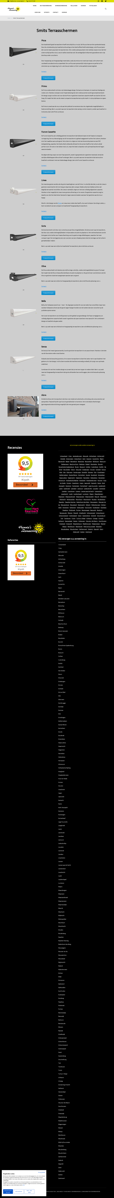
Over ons (38, 12)
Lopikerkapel (78, 494)
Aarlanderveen (77, 456)
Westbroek (79, 526)
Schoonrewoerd (63, 516)
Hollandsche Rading (72, 480)
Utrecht (101, 518)
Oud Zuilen (88, 507)
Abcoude (85, 456)
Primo (60, 203)
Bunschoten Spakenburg (66, 467)
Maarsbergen (99, 494)
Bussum (82, 467)
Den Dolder (66, 469)
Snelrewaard (73, 516)
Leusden (95, 488)
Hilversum (62, 480)
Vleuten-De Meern (64, 1103)
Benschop (81, 461)
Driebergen (85, 469)
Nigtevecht (81, 505)
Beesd (67, 461)
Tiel (62, 518)
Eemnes (90, 472)
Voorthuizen (102, 521)
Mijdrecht (63, 499)
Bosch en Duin (74, 464)
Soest (80, 516)
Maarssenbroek (70, 497)
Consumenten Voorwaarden (91, 1191)
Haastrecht (71, 478)
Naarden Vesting (70, 502)
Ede (64, 472)
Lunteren (86, 494)
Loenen (78, 491)
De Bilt (101, 467)
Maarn (92, 494)
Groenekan (101, 475)
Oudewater (96, 507)
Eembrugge (77, 472)
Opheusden (80, 507)
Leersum (80, 488)
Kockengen (75, 486)
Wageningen (96, 524)
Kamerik (94, 483)
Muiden (94, 499)
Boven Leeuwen (63, 631)
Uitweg (95, 518)
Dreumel (78, 469)
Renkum (99, 510)
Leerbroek (67, 488)
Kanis (99, 483)
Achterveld (100, 456)
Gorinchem (81, 475)
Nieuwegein (94, 502)
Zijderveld (76, 532)
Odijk (60, 507)
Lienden (64, 491)
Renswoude (63, 513)
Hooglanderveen (91, 480)
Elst (95, 472)
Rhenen (70, 513)
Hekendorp (93, 478)
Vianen (75, 521)
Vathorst (61, 521)
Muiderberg (101, 499)
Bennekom (73, 461)
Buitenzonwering (46, 5)
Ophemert (73, 507)
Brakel (88, 464)
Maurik (97, 497)
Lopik (71, 494)
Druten (92, 469)
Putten (78, 510)
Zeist (101, 529)
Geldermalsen (63, 475)
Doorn (73, 469)
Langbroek (102, 486)
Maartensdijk (89, 497)
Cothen (88, 467)
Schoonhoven (100, 513)
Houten (100, 480)
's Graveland (63, 456)
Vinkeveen (81, 521)
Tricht (73, 518)
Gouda (88, 475)
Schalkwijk (82, 513)
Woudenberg (65, 529)
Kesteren (68, 486)
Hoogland (82, 480)
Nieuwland (73, 505)
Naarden (61, 502)
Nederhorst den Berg (83, 502)
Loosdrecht (64, 494)
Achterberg (92, 456)
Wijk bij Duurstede (89, 526)
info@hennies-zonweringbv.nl (16, 1)
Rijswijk (75, 513)
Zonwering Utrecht (64, 1085)
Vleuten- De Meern (92, 521)
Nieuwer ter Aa (62, 951)
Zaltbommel (83, 529)
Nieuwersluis (65, 505)
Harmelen (86, 478)
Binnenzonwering (61, 5)
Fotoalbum (93, 5)
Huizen (69, 483)
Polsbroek (72, 510)
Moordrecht (87, 499)
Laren (61, 488)
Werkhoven (71, 526)
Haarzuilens (63, 478)
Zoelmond (89, 532)
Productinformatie (48, 78)
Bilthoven (96, 461)
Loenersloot (98, 491)
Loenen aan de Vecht (87, 491)
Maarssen (61, 497)
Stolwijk (93, 516)
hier (24, 1185)
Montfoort (79, 499)
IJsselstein (75, 483)
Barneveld (61, 461)
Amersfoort (77, 459)
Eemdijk (84, 472)
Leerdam (73, 488)
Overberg (103, 507)
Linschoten (71, 491)
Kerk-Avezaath (63, 807)
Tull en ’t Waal (62, 1074)
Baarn (101, 459)
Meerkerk (103, 497)
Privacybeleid (41, 1172)
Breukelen (94, 464)
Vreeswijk (69, 524)
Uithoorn (89, 518)
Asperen (88, 459)
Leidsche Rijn (88, 488)
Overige (64, 12)
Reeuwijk (93, 510)
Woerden (99, 526)
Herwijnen (101, 478)
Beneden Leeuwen (63, 599)
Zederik (90, 529)
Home (34, 5)
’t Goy (60, 548)
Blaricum (103, 461)
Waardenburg (77, 524)
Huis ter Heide (62, 779)
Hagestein (79, 478)
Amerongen (69, 459)
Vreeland (62, 524)
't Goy (70, 456)
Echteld (98, 469)
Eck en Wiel (61, 692)
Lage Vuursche (93, 486)
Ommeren (66, 507)
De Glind (60, 667)
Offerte (46, 12)
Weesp (64, 526)
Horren (83, 5)
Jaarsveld (87, 483)
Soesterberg (86, 516)
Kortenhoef (83, 486)
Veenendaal (68, 521)
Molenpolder (71, 499)
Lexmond (102, 488)
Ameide (62, 459)
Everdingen (101, 472)
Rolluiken (74, 5)
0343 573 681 (31, 1)
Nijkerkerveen (95, 505)
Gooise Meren (73, 475)
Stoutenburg (101, 516)
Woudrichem (74, 529)
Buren (77, 467)
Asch (84, 459)
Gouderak (94, 475)
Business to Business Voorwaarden (69, 1191)
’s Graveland (62, 545)
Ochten (103, 505)
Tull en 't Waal (80, 518)
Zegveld (96, 529)
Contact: (43, 71)
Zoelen (82, 532)
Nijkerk (88, 505)
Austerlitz (96, 459)
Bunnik (100, 464)
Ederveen (69, 472)
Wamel (103, 524)
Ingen (82, 483)
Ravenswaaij (86, 510)
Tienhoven (67, 518)
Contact (55, 12)
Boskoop (82, 464)
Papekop (65, 510)
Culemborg (94, 467)
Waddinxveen (87, 524)
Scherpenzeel (91, 513)
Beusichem (88, 461)
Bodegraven (65, 464)
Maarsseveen (80, 497)
